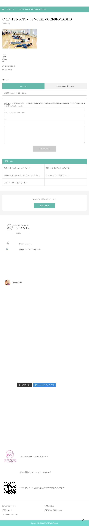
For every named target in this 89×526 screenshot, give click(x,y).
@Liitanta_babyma (25, 244)
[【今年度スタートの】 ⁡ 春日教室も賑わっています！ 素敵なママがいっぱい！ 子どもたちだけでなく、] (52, 353)
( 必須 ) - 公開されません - (14, 112)
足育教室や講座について (53, 510)
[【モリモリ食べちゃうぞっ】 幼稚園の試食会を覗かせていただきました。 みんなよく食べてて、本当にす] (52, 316)
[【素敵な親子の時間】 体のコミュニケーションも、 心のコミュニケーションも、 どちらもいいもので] (20, 353)
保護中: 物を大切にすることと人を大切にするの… (22, 175)
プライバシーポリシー (10, 514)
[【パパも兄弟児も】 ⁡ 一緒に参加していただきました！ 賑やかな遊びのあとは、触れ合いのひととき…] (52, 297)
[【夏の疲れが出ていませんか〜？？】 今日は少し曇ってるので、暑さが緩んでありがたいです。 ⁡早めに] (20, 372)
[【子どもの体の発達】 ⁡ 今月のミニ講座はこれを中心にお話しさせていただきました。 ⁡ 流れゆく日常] (20, 297)
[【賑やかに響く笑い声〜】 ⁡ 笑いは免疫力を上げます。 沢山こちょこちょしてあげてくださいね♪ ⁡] (20, 334)
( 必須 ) (13, 106)
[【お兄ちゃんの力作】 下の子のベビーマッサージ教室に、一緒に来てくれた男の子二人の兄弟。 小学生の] (52, 334)
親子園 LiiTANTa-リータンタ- (30, 249)
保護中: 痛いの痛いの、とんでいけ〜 (17, 168)
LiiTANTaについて (9, 506)
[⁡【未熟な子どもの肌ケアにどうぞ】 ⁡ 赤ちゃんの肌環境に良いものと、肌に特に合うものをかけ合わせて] (20, 316)
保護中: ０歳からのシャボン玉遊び (58, 168)
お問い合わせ (44, 206)
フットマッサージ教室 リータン (57, 175)
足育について (7, 510)
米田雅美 (12, 66)
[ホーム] (3, 9)
